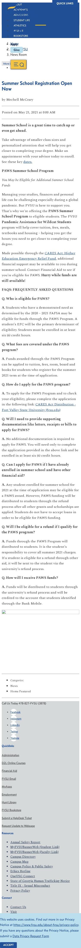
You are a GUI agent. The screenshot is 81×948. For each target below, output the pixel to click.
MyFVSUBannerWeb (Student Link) (34, 847)
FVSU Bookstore (11, 810)
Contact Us (18, 907)
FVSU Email (9, 779)
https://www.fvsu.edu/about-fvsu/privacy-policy (45, 925)
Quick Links (65, 3)
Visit (13, 912)
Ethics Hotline (20, 871)
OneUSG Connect (22, 876)
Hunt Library (9, 802)
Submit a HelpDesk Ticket (17, 818)
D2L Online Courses (13, 763)
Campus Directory (23, 856)
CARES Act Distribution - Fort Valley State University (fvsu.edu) (39, 407)
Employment (9, 794)
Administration (10, 755)
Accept (8, 944)
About (18, 4)
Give (17, 50)
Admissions (21, 14)
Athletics (20, 25)
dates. (27, 161)
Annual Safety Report (25, 842)
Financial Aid (9, 771)
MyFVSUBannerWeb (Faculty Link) (34, 852)
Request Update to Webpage (18, 826)
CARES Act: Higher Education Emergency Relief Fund (38, 256)
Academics (21, 9)
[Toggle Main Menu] (18, 64)
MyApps (7, 786)
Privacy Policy (20, 890)
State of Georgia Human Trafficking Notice (40, 881)
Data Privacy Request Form (31, 936)
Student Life (22, 20)
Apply (14, 44)
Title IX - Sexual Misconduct (30, 885)
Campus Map (19, 861)
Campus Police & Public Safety (31, 866)
